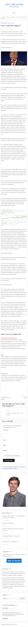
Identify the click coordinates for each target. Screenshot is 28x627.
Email (4, 445)
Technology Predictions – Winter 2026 (11, 536)
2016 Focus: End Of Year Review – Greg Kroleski (14, 414)
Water (2, 354)
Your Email (5, 608)
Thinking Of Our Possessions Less (9, 338)
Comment (5, 430)
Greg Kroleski (14, 4)
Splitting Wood (4, 373)
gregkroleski (12, 29)
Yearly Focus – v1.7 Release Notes (10, 541)
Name (5, 440)
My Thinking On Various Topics (7, 23)
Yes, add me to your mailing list (12, 455)
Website (5, 450)
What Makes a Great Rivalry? (6, 398)
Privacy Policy (18, 614)
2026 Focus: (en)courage (7, 523)
